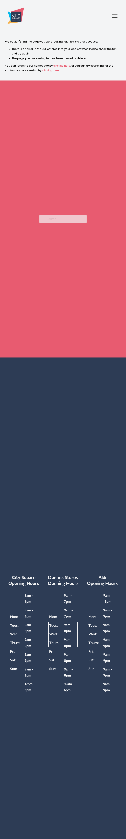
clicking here (61, 66)
